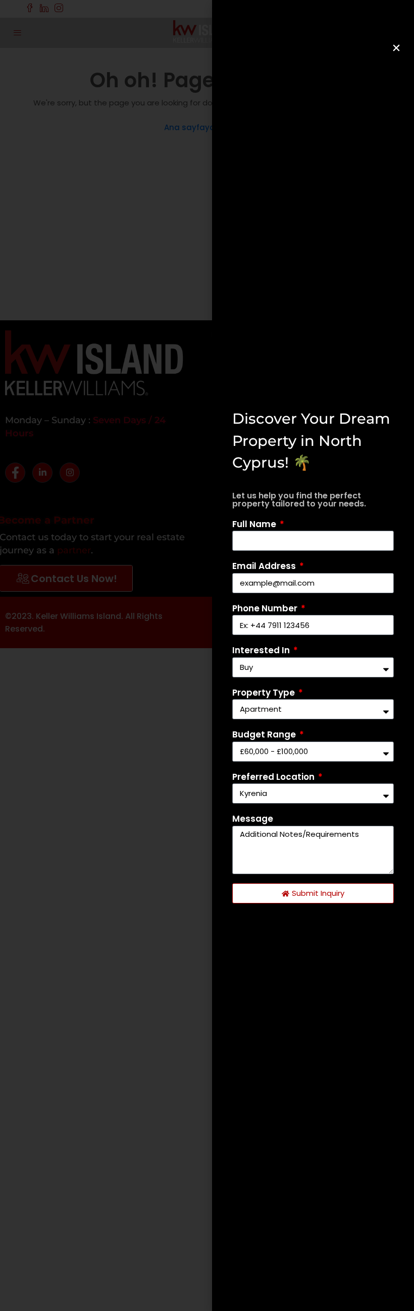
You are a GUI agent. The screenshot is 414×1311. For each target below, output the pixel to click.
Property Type (264, 693)
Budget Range (265, 734)
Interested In (262, 650)
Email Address (265, 566)
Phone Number (265, 608)
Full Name (255, 524)
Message (252, 819)
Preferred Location (274, 777)
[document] (207, 655)
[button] (396, 47)
